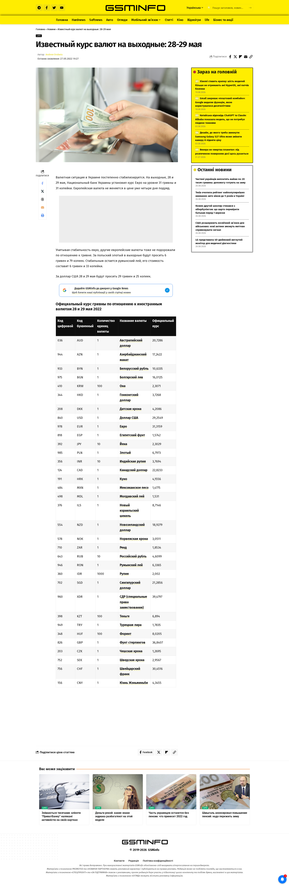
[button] (251, 56)
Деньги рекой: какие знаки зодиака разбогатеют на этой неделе (113, 816)
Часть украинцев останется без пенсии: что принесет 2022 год (169, 814)
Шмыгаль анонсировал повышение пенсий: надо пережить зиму (224, 814)
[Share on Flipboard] (240, 56)
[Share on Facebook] (230, 56)
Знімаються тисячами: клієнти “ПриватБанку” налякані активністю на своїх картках (61, 816)
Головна (40, 29)
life (39, 36)
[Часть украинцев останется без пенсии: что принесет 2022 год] (171, 791)
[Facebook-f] (46, 7)
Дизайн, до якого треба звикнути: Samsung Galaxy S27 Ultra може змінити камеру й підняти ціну (218, 136)
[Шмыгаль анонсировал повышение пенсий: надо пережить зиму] (225, 791)
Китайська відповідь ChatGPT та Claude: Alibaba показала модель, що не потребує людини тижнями (220, 119)
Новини (51, 29)
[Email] (245, 56)
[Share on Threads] (42, 199)
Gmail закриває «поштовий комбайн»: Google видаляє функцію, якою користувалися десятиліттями (220, 102)
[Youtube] (61, 7)
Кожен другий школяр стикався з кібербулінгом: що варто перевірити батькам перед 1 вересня (217, 209)
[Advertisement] (116, 219)
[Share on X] (235, 56)
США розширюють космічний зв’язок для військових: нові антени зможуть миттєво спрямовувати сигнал (220, 226)
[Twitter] (54, 7)
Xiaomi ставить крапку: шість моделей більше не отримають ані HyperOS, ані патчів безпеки (222, 85)
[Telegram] (39, 7)
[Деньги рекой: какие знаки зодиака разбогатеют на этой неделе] (118, 791)
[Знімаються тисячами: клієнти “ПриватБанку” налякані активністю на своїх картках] (64, 791)
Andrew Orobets (54, 54)
